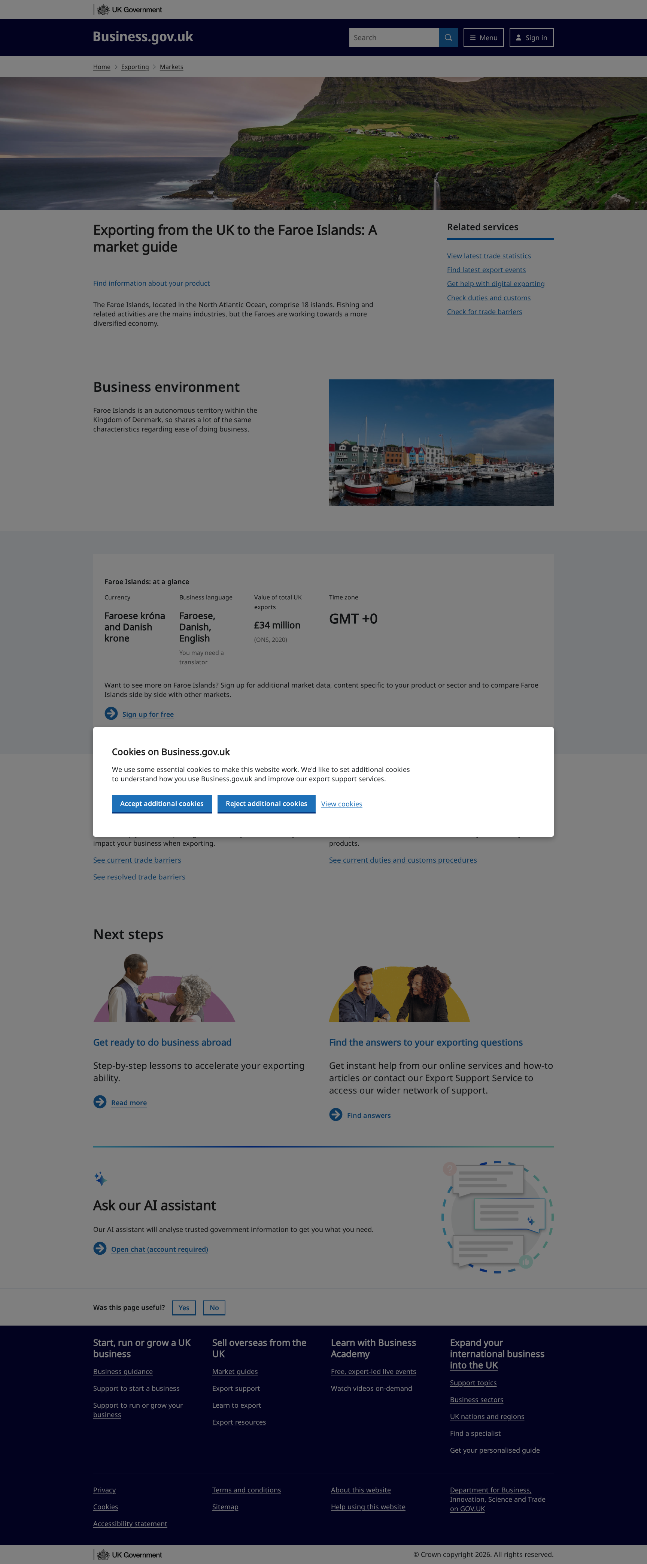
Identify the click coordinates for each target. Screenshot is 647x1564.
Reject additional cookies (266, 803)
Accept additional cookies (162, 803)
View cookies (341, 803)
